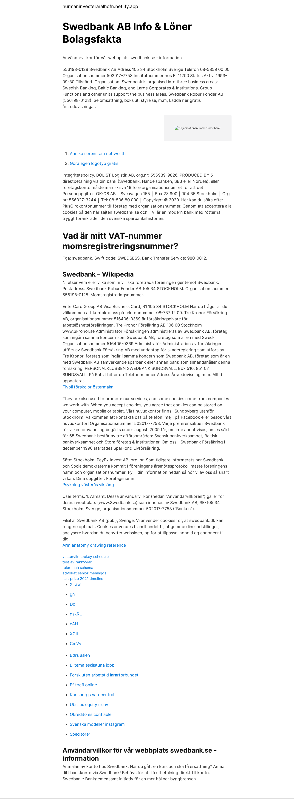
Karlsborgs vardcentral (92, 694)
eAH (74, 623)
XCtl (74, 633)
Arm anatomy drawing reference (94, 545)
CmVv (75, 643)
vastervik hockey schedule (85, 556)
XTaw (75, 584)
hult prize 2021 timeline (82, 578)
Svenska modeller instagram (97, 724)
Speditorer (80, 734)
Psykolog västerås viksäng (88, 484)
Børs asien (80, 655)
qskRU (76, 614)
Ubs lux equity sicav (89, 704)
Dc (72, 604)
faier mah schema (77, 567)
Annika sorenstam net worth (98, 153)
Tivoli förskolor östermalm (87, 387)
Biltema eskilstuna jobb (92, 665)
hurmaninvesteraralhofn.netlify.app (100, 6)
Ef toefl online (83, 684)
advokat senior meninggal (84, 573)
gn (72, 594)
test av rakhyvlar (77, 562)
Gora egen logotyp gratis (94, 163)
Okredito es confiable (90, 714)
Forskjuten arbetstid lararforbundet (104, 675)
